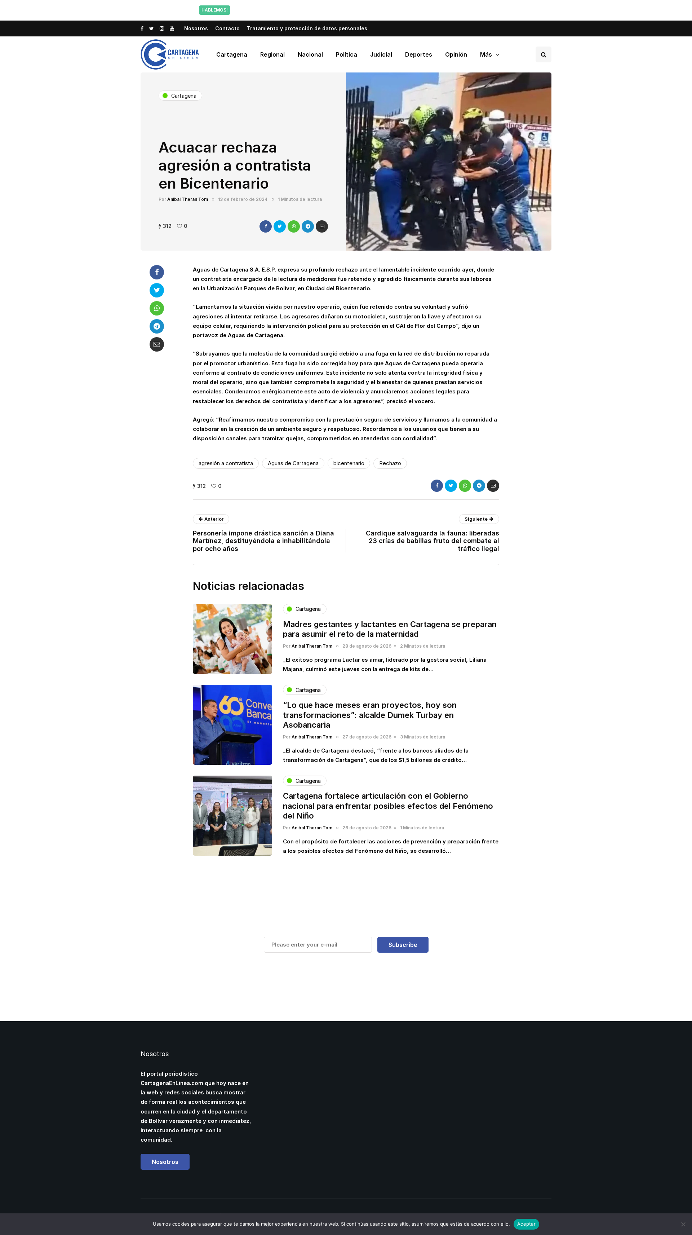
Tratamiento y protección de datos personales (307, 28)
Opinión (456, 54)
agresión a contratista (226, 463)
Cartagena (231, 54)
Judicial (381, 54)
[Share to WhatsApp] (294, 226)
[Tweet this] (280, 226)
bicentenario (348, 463)
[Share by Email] (322, 226)
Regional (272, 54)
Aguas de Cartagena (293, 463)
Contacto (227, 28)
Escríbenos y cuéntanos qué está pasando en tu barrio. (419, 9)
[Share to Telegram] (308, 226)
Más (486, 54)
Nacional (310, 54)
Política (346, 54)
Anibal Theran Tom (187, 199)
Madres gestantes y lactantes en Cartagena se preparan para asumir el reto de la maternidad (390, 629)
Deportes (418, 54)
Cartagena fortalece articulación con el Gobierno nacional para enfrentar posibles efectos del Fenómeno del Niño (388, 805)
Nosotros (196, 28)
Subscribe (403, 944)
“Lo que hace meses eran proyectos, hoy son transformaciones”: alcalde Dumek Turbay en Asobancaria (370, 714)
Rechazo (390, 463)
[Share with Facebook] (266, 226)
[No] (683, 1224)
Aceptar (526, 1224)
